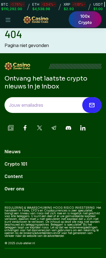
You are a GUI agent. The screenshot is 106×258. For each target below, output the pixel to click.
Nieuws (13, 151)
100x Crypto (85, 19)
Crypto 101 (16, 163)
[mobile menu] (8, 20)
